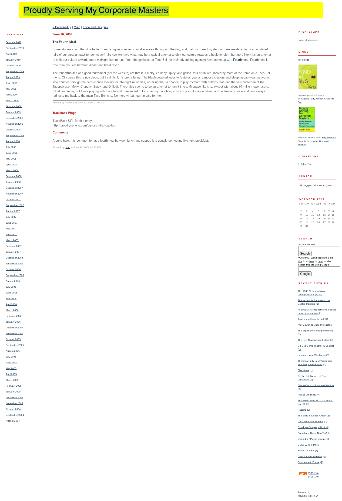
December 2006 (14, 257)
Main (77, 27)
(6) (327, 427)
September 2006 (15, 275)
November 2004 (14, 403)
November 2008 (14, 124)
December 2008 (14, 118)
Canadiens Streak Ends (310, 421)
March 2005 (12, 380)
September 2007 (15, 205)
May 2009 (11, 89)
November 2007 (14, 193)
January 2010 (13, 59)
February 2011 (13, 42)
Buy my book (317, 141)
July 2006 (11, 287)
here (311, 261)
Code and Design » (95, 27)
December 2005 (14, 327)
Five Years (303, 370)
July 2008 (11, 147)
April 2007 (11, 234)
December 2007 (14, 188)
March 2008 (12, 170)
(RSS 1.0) (313, 476)
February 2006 (14, 316)
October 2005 (13, 339)
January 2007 (13, 252)
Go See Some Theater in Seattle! (316, 345)
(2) (320, 313)
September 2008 (15, 135)
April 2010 (11, 54)
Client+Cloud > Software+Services (316, 385)
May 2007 (11, 228)
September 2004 (15, 415)
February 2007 (14, 246)
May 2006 (11, 298)
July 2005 (11, 356)
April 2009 (11, 94)
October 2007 (13, 199)
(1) (317, 304)
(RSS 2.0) (313, 473)
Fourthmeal (240, 59)
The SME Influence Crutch (312, 415)
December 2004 (14, 397)
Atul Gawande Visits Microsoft (314, 325)
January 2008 (13, 182)
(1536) (318, 294)
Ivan (68, 147)
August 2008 (13, 141)
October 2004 (13, 409)
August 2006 (13, 281)
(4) (316, 450)
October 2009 (13, 65)
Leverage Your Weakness (311, 355)
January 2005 (13, 391)
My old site (303, 59)
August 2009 (13, 77)
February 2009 (14, 106)
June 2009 (11, 83)
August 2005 (13, 351)
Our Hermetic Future (308, 462)
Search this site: (306, 244)
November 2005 (14, 333)
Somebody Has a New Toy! (312, 433)
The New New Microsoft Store (313, 340)
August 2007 (13, 211)
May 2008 (11, 158)
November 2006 (14, 263)
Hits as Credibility (307, 394)
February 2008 (14, 176)
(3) (327, 355)
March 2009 (12, 100)
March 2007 (12, 240)
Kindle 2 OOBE (306, 450)
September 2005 (15, 345)
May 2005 (11, 368)
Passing (302, 410)
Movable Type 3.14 (308, 495)
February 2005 (14, 386)
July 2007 (11, 217)
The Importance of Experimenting (316, 330)
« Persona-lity (62, 27)
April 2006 (11, 304)
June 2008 (11, 153)
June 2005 (11, 362)
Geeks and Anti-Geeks (310, 456)
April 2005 (11, 374)
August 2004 (13, 420)
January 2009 (13, 112)
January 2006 (13, 321)
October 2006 (13, 269)
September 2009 (15, 71)
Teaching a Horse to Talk (311, 319)
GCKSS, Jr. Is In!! (307, 444)
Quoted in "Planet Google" (312, 439)
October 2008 (13, 129)
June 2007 (11, 223)
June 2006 (11, 292)
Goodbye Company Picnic (312, 427)
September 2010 (15, 48)
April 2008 (11, 164)
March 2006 (12, 310)
